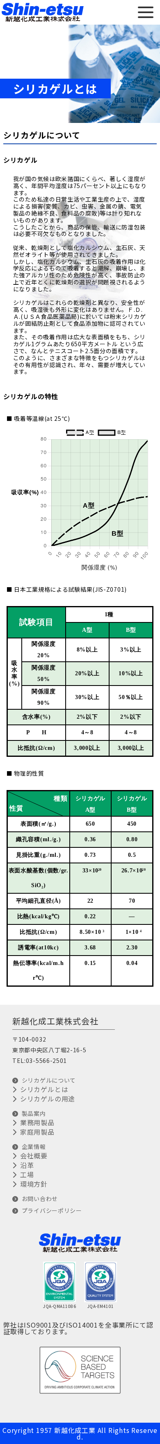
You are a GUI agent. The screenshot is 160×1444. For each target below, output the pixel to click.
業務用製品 (37, 1122)
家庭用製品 (37, 1132)
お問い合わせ (40, 1198)
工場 (27, 1174)
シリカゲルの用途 (47, 1098)
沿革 (27, 1165)
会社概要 (34, 1155)
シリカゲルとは (44, 1089)
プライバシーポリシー (52, 1210)
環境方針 (34, 1184)
